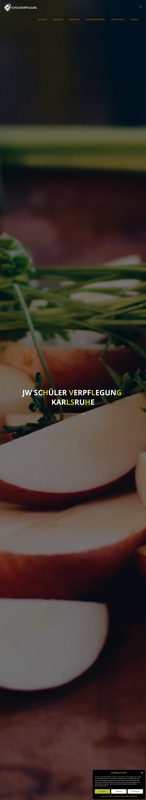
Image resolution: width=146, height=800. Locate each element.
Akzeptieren (102, 791)
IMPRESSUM (133, 796)
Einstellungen (135, 791)
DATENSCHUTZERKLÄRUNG (121, 796)
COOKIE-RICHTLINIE (106, 796)
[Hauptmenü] (140, 7)
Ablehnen (119, 791)
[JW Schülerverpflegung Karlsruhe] (20, 7)
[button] (142, 773)
